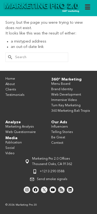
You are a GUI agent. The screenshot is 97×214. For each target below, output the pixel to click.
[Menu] (87, 8)
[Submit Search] (9, 57)
